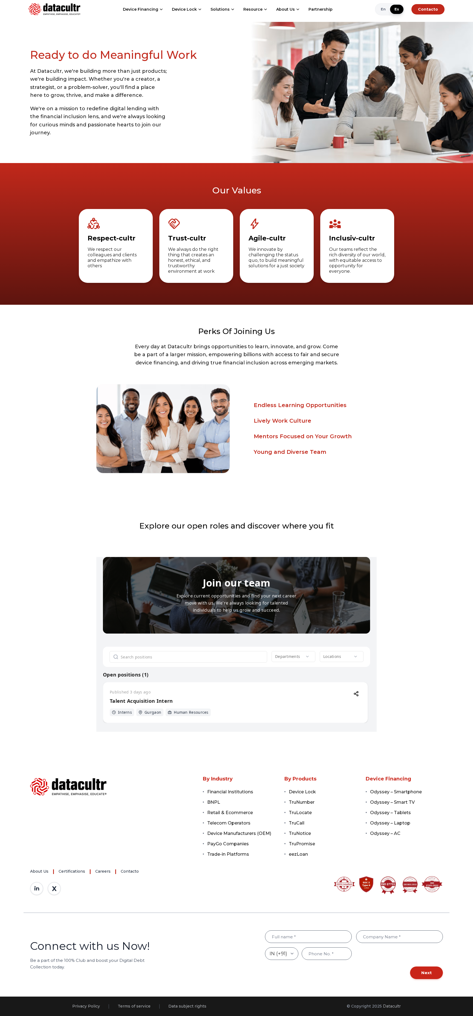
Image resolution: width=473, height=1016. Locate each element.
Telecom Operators (228, 823)
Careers (103, 871)
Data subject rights (187, 1006)
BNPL (213, 802)
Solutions (220, 9)
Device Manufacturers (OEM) (239, 833)
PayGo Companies (228, 843)
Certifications (72, 871)
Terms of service (134, 1006)
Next (426, 972)
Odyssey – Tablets (390, 812)
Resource (253, 9)
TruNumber (302, 802)
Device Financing (140, 9)
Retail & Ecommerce (230, 812)
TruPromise (302, 843)
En (383, 9)
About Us (285, 9)
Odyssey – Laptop (390, 823)
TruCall (296, 823)
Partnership (320, 9)
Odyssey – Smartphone (396, 791)
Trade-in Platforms (228, 854)
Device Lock (184, 9)
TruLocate (300, 812)
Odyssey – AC (385, 833)
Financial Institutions (230, 791)
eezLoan (298, 854)
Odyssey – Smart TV (392, 802)
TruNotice (300, 833)
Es (396, 9)
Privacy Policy (86, 1006)
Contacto (428, 9)
